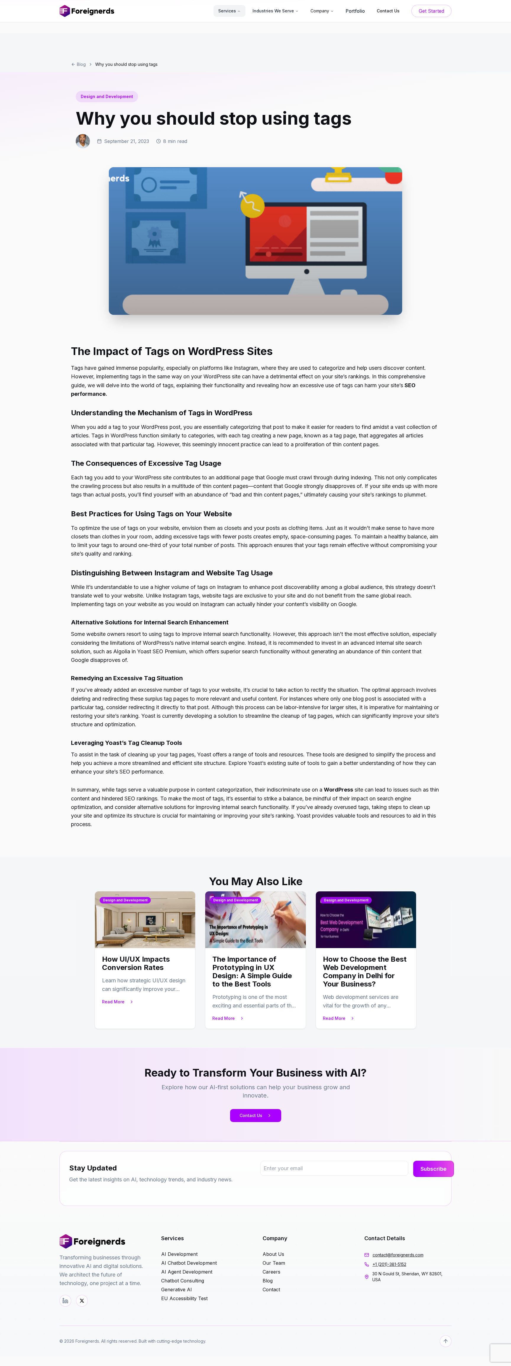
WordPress (338, 790)
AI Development (179, 1254)
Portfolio (355, 11)
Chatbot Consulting (182, 1281)
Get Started (431, 11)
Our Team (274, 1263)
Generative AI (176, 1289)
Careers (271, 1272)
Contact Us (251, 1115)
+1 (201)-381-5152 (389, 1264)
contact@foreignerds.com (398, 1254)
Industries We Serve (273, 10)
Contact (271, 1289)
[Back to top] (446, 1341)
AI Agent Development (186, 1272)
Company (320, 10)
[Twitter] (82, 1301)
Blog (81, 64)
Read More (113, 1001)
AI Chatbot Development (189, 1263)
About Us (273, 1254)
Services (227, 10)
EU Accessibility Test (184, 1298)
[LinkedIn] (65, 1301)
